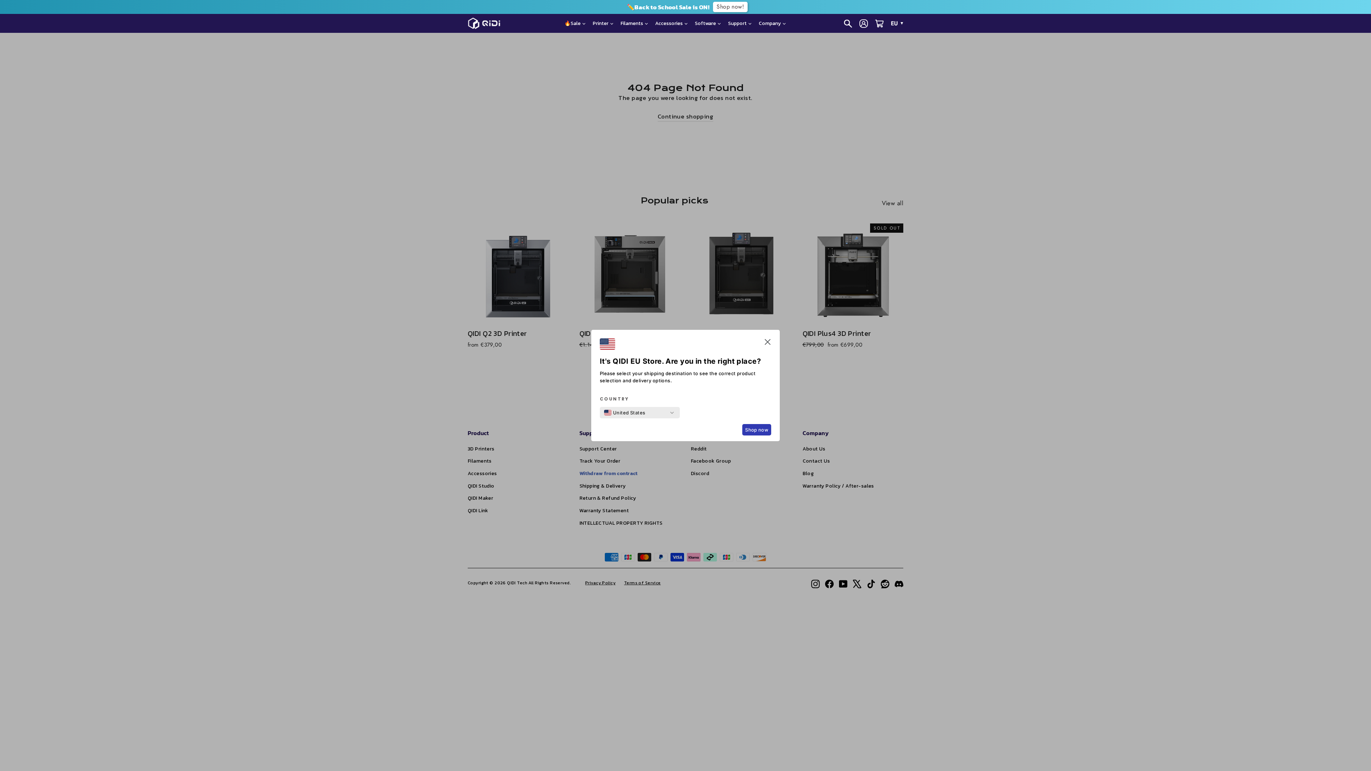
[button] (767, 343)
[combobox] (625, 412)
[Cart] (879, 23)
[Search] (848, 23)
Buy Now (1095, 7)
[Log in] (864, 23)
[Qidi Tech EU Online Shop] (487, 23)
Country (614, 399)
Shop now (756, 430)
